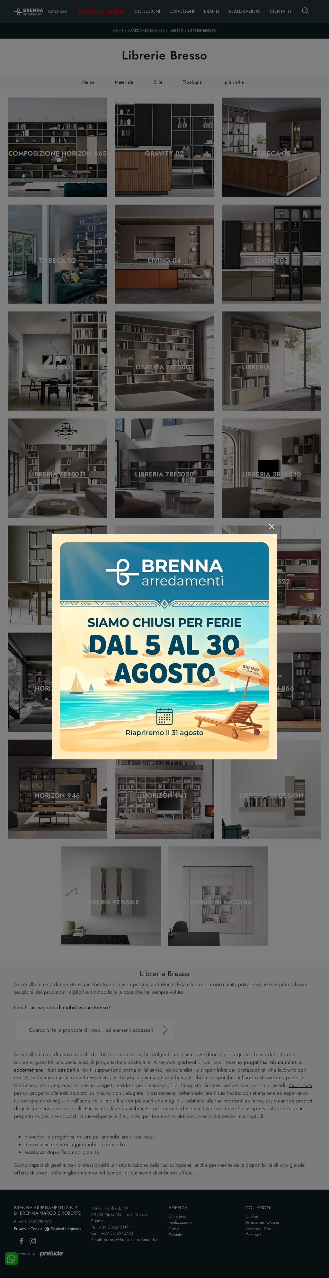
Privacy (20, 1229)
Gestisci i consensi (66, 1229)
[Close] (272, 526)
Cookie (37, 1229)
